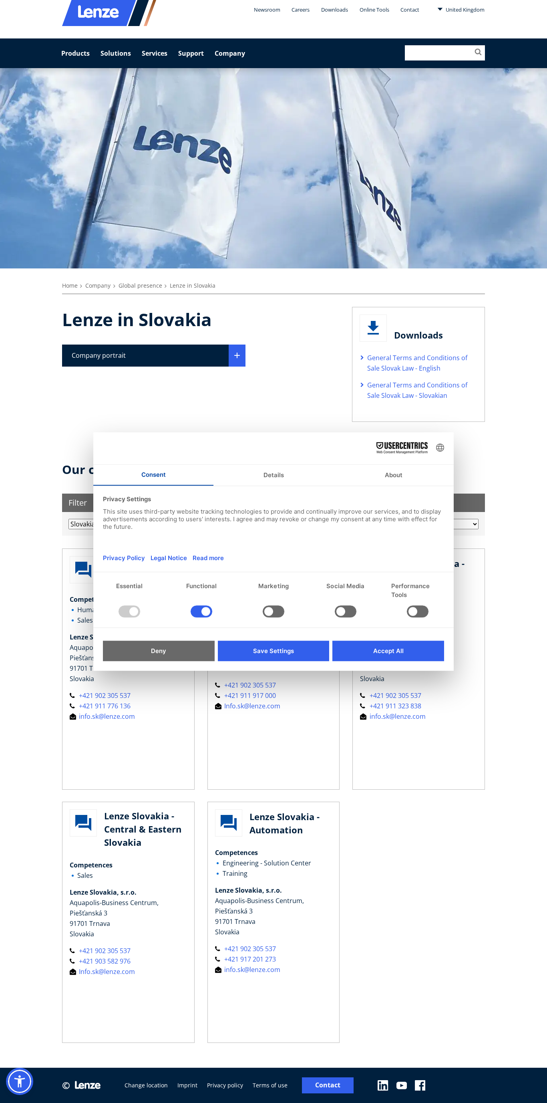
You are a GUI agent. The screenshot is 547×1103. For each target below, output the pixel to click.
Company (230, 53)
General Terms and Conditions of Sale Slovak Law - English (417, 363)
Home (70, 285)
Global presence (140, 285)
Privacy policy (225, 1085)
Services (154, 53)
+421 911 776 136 (104, 706)
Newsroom (267, 9)
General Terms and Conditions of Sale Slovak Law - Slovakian (417, 390)
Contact (409, 9)
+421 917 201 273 (249, 959)
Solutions (116, 53)
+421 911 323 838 (394, 706)
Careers (301, 9)
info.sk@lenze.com (106, 716)
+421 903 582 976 (104, 961)
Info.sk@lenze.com (251, 706)
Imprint (187, 1085)
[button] (19, 1081)
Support (191, 53)
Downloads (334, 9)
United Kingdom (464, 9)
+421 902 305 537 (104, 695)
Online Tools (374, 9)
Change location (146, 1085)
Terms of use (270, 1085)
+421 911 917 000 (249, 695)
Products (75, 53)
